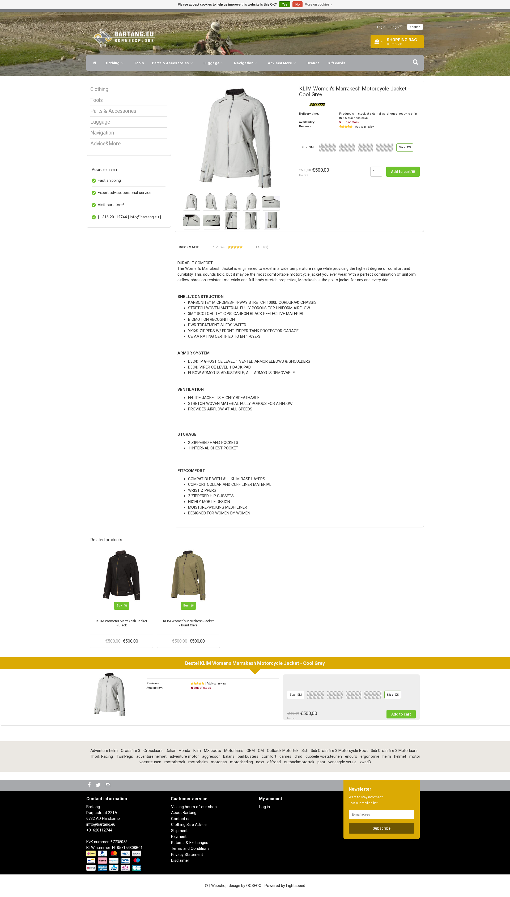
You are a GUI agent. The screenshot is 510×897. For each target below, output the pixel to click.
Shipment (179, 830)
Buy (120, 605)
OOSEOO (253, 885)
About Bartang (183, 812)
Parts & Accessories (171, 63)
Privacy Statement (187, 854)
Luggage (211, 63)
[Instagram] (109, 785)
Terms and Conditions (190, 848)
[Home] (93, 63)
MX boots (212, 750)
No (297, 4)
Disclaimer (180, 860)
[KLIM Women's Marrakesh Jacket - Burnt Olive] (188, 575)
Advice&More (280, 63)
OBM (250, 750)
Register (396, 27)
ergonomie (369, 756)
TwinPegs (124, 756)
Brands (313, 63)
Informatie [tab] (189, 247)
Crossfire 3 (130, 750)
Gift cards (336, 63)
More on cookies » (318, 4)
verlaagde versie (342, 762)
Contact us (180, 818)
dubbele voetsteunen (323, 756)
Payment (178, 836)
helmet (400, 756)
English (415, 27)
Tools (139, 63)
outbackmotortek (299, 762)
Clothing (112, 63)
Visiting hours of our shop (194, 806)
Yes (284, 4)
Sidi (304, 750)
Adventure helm (104, 750)
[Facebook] (90, 785)
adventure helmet (151, 756)
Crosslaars (153, 750)
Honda (184, 750)
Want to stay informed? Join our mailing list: (366, 800)
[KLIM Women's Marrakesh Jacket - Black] (121, 575)
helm (386, 756)
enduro (351, 756)
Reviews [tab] (218, 247)
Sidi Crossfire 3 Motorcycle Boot (339, 750)
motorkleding (241, 762)
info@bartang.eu (100, 824)
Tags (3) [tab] (262, 247)
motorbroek (174, 762)
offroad (274, 762)
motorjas (219, 762)
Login (381, 27)
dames (285, 756)
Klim (197, 750)
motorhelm (198, 762)
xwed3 (365, 762)
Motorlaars (233, 750)
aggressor (211, 756)
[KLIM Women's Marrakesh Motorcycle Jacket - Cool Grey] (236, 139)
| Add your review (364, 126)
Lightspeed (295, 885)
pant (321, 762)
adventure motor (184, 756)
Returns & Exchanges (189, 842)
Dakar (171, 750)
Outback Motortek (282, 750)
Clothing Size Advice (189, 824)
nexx (260, 762)
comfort (269, 756)
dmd (298, 756)
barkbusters (248, 756)
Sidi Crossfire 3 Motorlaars (394, 750)
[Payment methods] (114, 860)
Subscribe (381, 828)
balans (229, 756)
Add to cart (401, 172)
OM (261, 750)
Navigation (244, 63)
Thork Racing (101, 756)
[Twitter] (99, 785)
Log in (264, 806)
